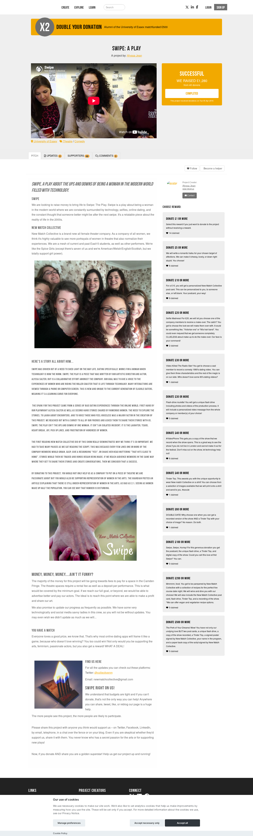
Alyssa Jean (189, 185)
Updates (53, 156)
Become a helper (212, 168)
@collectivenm (103, 673)
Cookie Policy (60, 833)
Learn (92, 7)
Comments (107, 156)
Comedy (80, 141)
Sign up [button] (221, 7)
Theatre (67, 141)
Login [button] (208, 7)
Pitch (34, 155)
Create (65, 7)
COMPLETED (192, 93)
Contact (190, 195)
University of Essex (45, 141)
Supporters (78, 156)
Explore (79, 7)
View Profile (188, 189)
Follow (193, 168)
